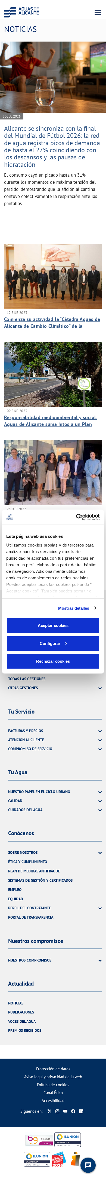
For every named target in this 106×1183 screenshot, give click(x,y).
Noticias (15, 1003)
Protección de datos (53, 1068)
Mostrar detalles (73, 608)
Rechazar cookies (53, 661)
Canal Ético (53, 1092)
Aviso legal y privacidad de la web (53, 1076)
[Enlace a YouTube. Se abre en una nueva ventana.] (65, 1111)
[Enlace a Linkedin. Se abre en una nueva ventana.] (81, 1111)
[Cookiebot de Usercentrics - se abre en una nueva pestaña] (76, 517)
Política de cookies (53, 1084)
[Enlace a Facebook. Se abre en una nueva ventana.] (73, 1111)
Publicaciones (21, 1012)
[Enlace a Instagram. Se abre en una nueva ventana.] (57, 1111)
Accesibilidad (53, 1100)
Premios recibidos (24, 1030)
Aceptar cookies (53, 625)
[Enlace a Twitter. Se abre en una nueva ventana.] (50, 1111)
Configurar (50, 643)
